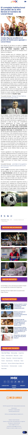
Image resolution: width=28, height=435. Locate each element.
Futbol (3, 360)
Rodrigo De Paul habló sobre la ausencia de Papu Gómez (13, 291)
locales (20, 366)
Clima (2, 355)
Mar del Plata (5, 353)
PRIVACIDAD (14, 408)
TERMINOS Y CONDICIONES (14, 409)
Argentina (21, 353)
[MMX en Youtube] (19, 381)
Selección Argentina (17, 358)
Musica (3, 358)
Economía (4, 363)
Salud (22, 360)
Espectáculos (9, 360)
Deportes (8, 358)
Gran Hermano (4, 366)
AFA (11, 219)
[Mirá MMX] (25, 1)
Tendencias (16, 360)
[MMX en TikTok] (15, 381)
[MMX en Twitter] (8, 381)
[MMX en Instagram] (12, 381)
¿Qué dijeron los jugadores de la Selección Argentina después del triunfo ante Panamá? (14, 165)
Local (21, 355)
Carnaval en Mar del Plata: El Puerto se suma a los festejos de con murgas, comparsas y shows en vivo (20, 322)
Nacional (16, 355)
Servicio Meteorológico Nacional (16, 363)
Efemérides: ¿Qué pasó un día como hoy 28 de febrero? (20, 337)
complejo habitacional (18, 219)
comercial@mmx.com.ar (16, 426)
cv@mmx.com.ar (18, 428)
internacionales (13, 366)
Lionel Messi (4, 221)
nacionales (4, 368)
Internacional (9, 355)
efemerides (14, 353)
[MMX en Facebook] (5, 381)
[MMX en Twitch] (22, 381)
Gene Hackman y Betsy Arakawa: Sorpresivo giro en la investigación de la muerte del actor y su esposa (20, 330)
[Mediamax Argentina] (14, 397)
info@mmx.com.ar (15, 424)
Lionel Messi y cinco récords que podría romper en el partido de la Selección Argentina (13, 286)
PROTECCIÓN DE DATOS (14, 411)
